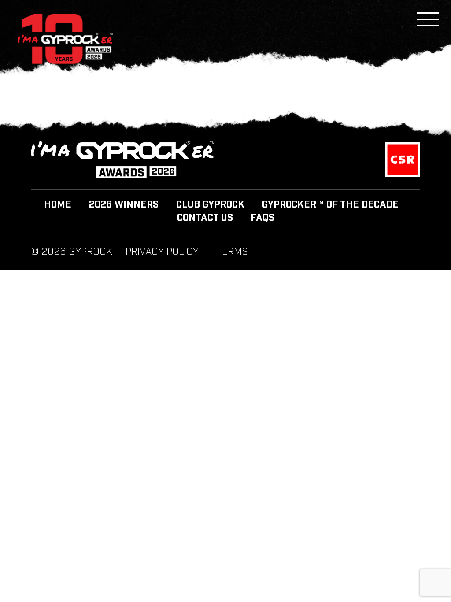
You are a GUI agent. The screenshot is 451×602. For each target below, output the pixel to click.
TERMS (232, 252)
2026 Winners (124, 205)
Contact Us (205, 218)
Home (57, 205)
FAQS (262, 218)
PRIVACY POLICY (162, 252)
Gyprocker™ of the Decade (330, 205)
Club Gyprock (210, 205)
